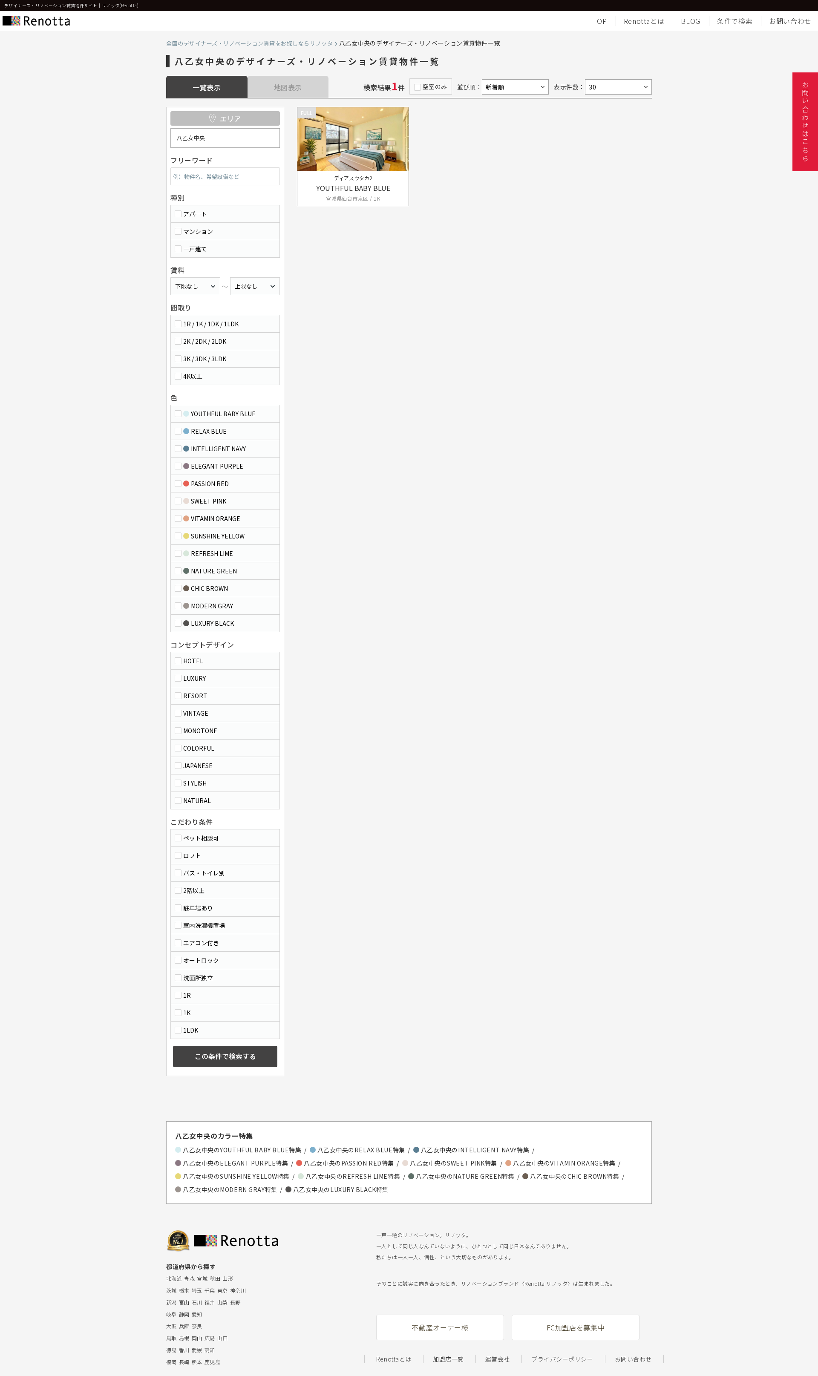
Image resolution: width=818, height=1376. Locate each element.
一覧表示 (207, 87)
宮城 (202, 1278)
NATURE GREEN (214, 571)
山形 (227, 1278)
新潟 (171, 1302)
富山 (184, 1302)
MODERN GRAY (212, 606)
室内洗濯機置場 (204, 925)
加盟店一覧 (448, 1359)
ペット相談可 (201, 838)
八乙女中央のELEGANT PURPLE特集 (235, 1163)
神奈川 (238, 1290)
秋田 (215, 1278)
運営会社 (497, 1359)
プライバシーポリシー (562, 1359)
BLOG (690, 21)
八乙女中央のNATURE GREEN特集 (465, 1176)
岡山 (197, 1337)
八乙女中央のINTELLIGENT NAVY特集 (475, 1150)
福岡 (171, 1361)
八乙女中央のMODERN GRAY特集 (230, 1189)
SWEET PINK (208, 501)
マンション (198, 231)
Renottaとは (644, 21)
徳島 (171, 1349)
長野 (235, 1302)
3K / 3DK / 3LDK (204, 358)
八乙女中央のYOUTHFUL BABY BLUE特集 (242, 1150)
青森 (189, 1278)
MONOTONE (200, 730)
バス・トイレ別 (204, 873)
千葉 (209, 1290)
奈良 (197, 1326)
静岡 (184, 1314)
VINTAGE (195, 713)
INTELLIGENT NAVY (218, 448)
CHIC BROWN (209, 588)
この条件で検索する (225, 1056)
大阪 (171, 1326)
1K (186, 1012)
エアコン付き (201, 942)
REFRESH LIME (212, 553)
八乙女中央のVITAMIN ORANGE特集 (564, 1163)
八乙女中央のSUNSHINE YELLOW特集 (236, 1176)
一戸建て (195, 249)
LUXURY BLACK (212, 623)
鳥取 (171, 1337)
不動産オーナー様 (440, 1327)
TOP (600, 21)
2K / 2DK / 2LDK (204, 341)
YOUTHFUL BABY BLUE (223, 413)
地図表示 (288, 87)
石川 (197, 1302)
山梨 (222, 1302)
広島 (209, 1337)
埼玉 (197, 1290)
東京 (222, 1290)
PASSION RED (210, 483)
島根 (184, 1337)
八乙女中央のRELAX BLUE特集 (361, 1150)
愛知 (197, 1314)
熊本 (197, 1361)
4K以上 (192, 376)
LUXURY (194, 678)
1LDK (190, 1030)
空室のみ (435, 86)
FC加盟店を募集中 (576, 1327)
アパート (195, 214)
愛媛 (197, 1349)
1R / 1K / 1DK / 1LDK (211, 324)
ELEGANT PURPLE (217, 466)
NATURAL (197, 800)
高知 (209, 1349)
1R (187, 995)
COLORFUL (198, 748)
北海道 (174, 1278)
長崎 (184, 1361)
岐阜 (171, 1314)
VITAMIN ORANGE (215, 518)
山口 (222, 1337)
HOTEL (193, 660)
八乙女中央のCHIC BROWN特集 (574, 1176)
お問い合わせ (790, 21)
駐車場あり (198, 908)
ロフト (192, 855)
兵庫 (184, 1326)
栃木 (184, 1290)
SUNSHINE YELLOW (218, 536)
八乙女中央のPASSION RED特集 (349, 1163)
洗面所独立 (198, 977)
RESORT (195, 695)
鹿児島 (212, 1361)
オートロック (201, 960)
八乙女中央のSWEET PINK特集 (453, 1163)
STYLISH (195, 783)
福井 (209, 1302)
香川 (184, 1349)
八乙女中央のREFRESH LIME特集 (352, 1176)
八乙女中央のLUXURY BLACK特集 (341, 1189)
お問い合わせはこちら (805, 122)
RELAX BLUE (209, 431)
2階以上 (193, 890)
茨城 (171, 1290)
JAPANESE (198, 765)
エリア (230, 118)
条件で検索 (734, 21)
